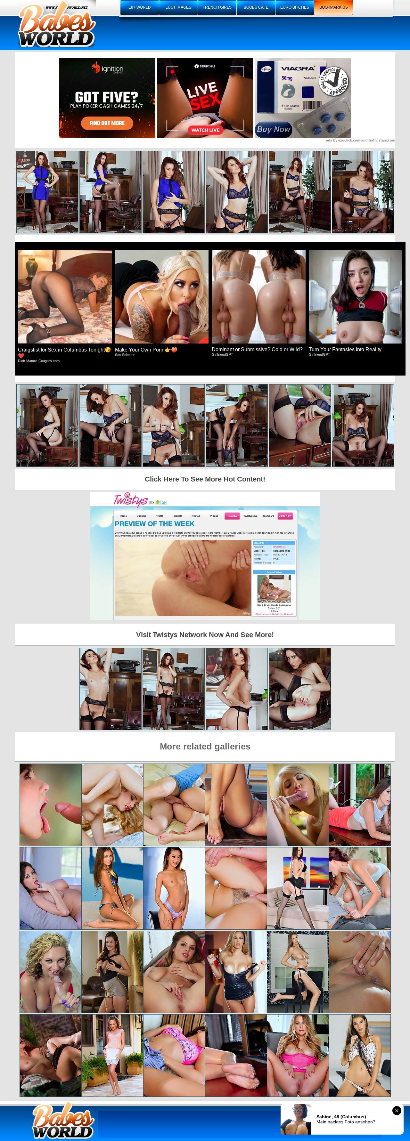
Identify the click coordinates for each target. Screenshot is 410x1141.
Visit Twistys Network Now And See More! (205, 635)
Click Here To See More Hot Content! (205, 479)
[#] (63, 1120)
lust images (178, 7)
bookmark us (333, 7)
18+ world (140, 7)
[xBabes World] (57, 24)
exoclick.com (349, 140)
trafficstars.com (382, 140)
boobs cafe (256, 7)
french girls (217, 7)
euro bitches (294, 7)
